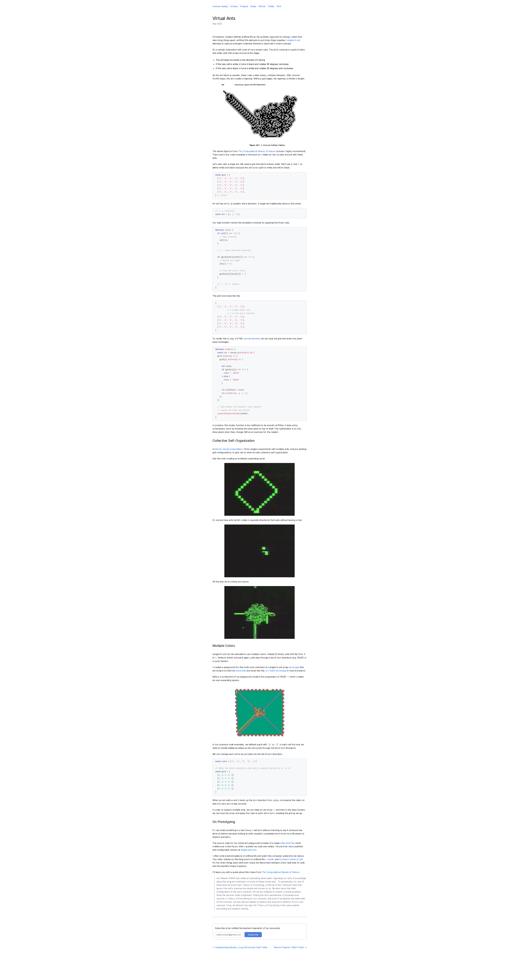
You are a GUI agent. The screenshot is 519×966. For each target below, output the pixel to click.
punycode (241, 670)
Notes (253, 6)
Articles (234, 6)
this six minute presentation (228, 449)
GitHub (261, 6)
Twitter (271, 6)
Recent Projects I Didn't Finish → (290, 947)
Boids (271, 859)
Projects (244, 6)
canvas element (252, 338)
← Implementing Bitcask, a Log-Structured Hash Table (239, 947)
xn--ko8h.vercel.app (276, 670)
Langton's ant (293, 40)
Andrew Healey (220, 6)
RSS (279, 6)
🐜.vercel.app (292, 667)
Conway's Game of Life (291, 859)
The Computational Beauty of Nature (257, 151)
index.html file (287, 843)
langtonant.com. (249, 849)
